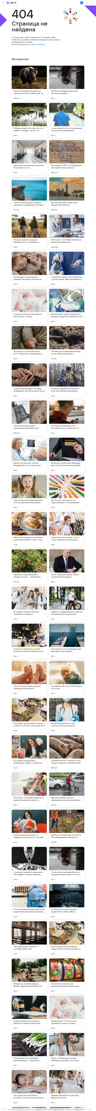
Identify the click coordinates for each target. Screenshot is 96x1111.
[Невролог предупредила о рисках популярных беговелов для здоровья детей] (66, 603)
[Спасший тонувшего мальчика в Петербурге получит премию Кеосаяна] (29, 864)
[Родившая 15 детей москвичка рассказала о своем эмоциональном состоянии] (29, 306)
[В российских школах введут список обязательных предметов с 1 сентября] (66, 938)
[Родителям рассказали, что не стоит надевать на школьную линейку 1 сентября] (66, 529)
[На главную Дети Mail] (12, 3)
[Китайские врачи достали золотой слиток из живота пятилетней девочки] (66, 715)
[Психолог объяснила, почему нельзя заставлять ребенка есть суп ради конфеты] (29, 641)
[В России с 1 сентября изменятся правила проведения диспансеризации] (66, 231)
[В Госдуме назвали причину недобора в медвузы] (29, 603)
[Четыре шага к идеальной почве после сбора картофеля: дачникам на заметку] (66, 343)
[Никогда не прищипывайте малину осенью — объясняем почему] (29, 566)
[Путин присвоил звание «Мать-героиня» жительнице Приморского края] (66, 566)
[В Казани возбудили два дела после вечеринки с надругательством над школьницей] (66, 83)
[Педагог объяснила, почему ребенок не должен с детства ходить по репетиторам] (66, 1050)
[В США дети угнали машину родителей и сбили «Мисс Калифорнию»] (66, 901)
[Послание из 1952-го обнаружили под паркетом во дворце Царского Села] (66, 157)
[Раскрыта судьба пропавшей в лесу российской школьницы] (66, 380)
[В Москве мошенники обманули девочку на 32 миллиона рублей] (66, 455)
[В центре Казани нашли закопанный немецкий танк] (29, 417)
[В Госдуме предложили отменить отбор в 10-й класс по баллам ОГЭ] (29, 715)
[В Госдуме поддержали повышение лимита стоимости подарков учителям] (29, 752)
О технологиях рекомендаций (53, 1109)
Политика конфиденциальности (76, 1109)
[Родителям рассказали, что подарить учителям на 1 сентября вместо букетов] (29, 827)
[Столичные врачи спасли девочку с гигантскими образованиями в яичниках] (66, 269)
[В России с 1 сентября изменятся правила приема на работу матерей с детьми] (29, 789)
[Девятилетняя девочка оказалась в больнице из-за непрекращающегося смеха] (29, 157)
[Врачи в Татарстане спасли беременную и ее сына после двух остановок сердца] (29, 455)
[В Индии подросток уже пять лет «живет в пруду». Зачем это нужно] (29, 120)
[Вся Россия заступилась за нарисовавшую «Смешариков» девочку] (66, 492)
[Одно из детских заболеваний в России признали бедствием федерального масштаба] (29, 492)
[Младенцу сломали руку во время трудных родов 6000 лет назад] (29, 975)
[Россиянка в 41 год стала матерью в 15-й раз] (66, 678)
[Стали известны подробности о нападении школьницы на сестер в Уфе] (66, 864)
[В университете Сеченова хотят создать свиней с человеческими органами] (66, 752)
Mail (3, 1109)
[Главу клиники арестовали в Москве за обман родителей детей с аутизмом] (29, 1013)
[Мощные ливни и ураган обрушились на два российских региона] (66, 789)
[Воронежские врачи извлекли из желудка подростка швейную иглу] (66, 306)
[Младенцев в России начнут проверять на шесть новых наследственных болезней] (66, 1013)
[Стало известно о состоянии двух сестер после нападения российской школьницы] (66, 120)
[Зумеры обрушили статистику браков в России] (66, 1087)
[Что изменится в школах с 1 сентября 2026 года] (29, 938)
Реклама (20, 1109)
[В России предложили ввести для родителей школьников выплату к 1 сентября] (29, 901)
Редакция (38, 1109)
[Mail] (8, 3)
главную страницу (37, 44)
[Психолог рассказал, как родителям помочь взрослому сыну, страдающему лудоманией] (66, 975)
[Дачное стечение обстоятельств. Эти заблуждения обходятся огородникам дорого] (66, 827)
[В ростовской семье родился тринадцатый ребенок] (29, 678)
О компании (11, 1109)
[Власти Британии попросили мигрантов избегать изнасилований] (66, 194)
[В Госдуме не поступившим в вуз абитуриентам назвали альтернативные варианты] (66, 641)
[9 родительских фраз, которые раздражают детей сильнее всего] (29, 380)
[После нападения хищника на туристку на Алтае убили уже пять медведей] (29, 83)
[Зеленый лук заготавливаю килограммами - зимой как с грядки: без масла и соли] (29, 1050)
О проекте (29, 1109)
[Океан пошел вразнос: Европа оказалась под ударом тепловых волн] (29, 194)
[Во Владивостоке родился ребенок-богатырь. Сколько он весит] (29, 269)
